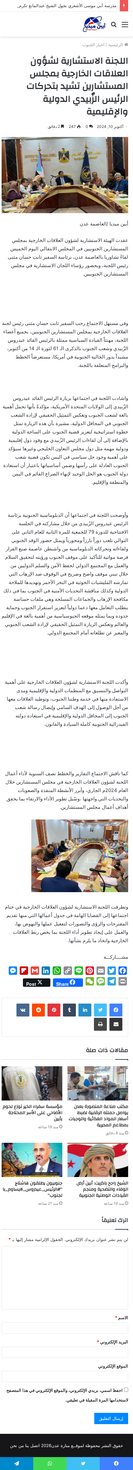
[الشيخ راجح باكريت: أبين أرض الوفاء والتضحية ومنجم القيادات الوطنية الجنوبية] (97, 1160)
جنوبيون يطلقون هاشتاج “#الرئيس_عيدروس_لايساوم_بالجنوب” (32, 1189)
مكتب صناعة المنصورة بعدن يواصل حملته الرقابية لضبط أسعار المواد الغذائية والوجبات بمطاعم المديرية (98, 1115)
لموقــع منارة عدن (67, 1445)
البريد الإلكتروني (112, 1341)
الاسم (121, 1317)
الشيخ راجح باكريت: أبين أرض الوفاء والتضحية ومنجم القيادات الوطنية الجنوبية (102, 1189)
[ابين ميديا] (94, 24)
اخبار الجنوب (93, 44)
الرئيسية (116, 44)
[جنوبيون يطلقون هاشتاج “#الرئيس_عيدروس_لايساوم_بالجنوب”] (32, 1160)
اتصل (35, 1445)
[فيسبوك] (115, 1010)
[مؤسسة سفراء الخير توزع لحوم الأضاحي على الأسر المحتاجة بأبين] (32, 1083)
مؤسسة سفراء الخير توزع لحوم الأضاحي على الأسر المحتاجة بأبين (32, 1112)
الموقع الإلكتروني (113, 1366)
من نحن (17, 1445)
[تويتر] (100, 1010)
